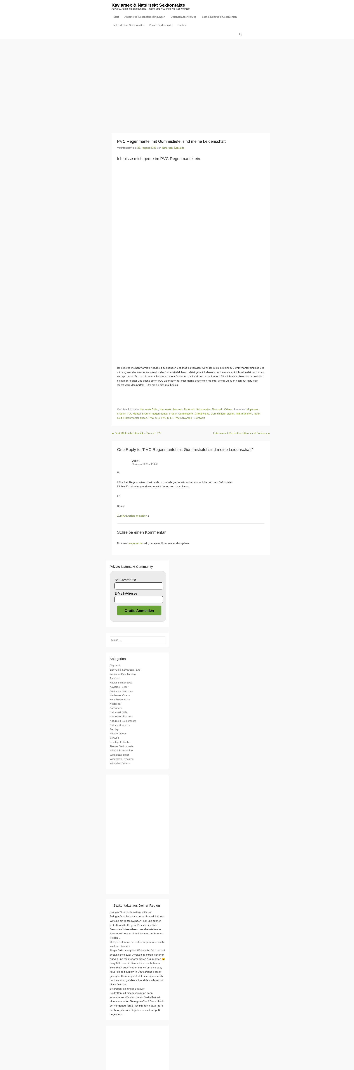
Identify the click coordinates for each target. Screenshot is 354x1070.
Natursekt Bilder (149, 409)
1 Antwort (199, 417)
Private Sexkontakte (160, 25)
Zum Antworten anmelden (132, 515)
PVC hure (154, 417)
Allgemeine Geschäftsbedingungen (144, 16)
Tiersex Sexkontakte (121, 746)
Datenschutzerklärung (183, 16)
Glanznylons (202, 413)
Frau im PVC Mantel (129, 413)
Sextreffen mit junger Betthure (127, 988)
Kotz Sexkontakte (120, 699)
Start (116, 16)
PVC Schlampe (183, 417)
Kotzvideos (116, 707)
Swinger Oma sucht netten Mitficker (130, 912)
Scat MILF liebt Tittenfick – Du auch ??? (136, 433)
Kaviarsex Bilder (119, 686)
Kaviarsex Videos (120, 695)
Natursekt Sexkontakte (197, 409)
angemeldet (136, 543)
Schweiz (114, 737)
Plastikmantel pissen (135, 417)
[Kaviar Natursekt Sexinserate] (177, 83)
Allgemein (115, 665)
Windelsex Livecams (121, 758)
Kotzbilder (115, 703)
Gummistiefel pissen (222, 413)
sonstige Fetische (120, 742)
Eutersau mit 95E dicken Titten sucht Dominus (241, 433)
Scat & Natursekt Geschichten (219, 16)
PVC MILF (167, 417)
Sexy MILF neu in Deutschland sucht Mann (135, 963)
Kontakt (182, 25)
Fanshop (115, 678)
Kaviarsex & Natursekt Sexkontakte (148, 5)
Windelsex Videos (120, 763)
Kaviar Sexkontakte (121, 682)
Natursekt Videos (222, 409)
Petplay (114, 729)
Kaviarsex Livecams (121, 691)
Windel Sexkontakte (121, 750)
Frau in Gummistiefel (181, 413)
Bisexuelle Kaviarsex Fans (125, 669)
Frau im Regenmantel (155, 413)
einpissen (252, 409)
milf (238, 413)
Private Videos (118, 733)
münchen (246, 413)
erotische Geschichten (123, 674)
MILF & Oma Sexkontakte (128, 25)
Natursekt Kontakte (173, 147)
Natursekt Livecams (171, 409)
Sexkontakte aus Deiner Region (136, 905)
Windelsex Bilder (119, 754)
